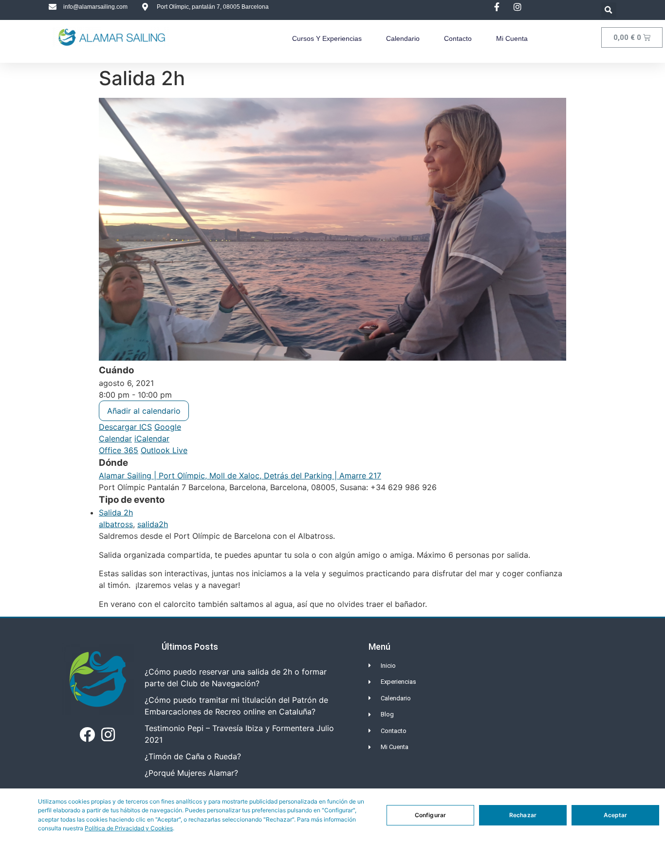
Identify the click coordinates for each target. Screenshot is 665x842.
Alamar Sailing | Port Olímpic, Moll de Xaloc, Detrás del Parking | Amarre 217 (240, 475)
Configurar (430, 815)
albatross (116, 524)
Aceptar (616, 815)
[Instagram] (108, 734)
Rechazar (522, 815)
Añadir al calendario (144, 411)
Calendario (403, 38)
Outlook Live (164, 450)
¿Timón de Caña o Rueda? (193, 756)
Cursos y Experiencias (327, 38)
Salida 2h (116, 512)
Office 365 (118, 450)
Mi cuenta (512, 38)
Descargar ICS (125, 427)
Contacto (458, 38)
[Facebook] (87, 734)
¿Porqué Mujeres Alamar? (191, 773)
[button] (608, 10)
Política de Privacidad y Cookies (129, 828)
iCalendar (151, 438)
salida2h (152, 524)
